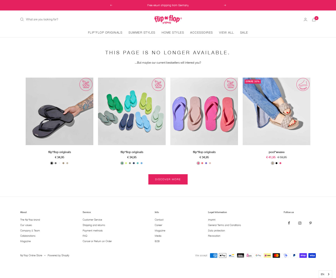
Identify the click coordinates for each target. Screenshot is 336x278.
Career (158, 225)
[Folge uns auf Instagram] (299, 223)
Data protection (216, 230)
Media (158, 235)
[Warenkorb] (314, 19)
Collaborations (27, 235)
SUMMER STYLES (142, 32)
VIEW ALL (226, 32)
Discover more (168, 179)
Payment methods (93, 230)
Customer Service (92, 219)
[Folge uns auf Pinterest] (310, 223)
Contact (159, 219)
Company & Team (30, 230)
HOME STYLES (173, 32)
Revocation (214, 235)
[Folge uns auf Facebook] (289, 223)
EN (322, 274)
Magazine (25, 241)
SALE (244, 32)
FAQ (85, 235)
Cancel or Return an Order (97, 241)
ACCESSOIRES (201, 32)
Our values (26, 225)
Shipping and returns (94, 225)
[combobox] (325, 274)
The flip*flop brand (30, 219)
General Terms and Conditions (224, 225)
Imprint (211, 219)
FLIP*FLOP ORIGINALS (105, 32)
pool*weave (276, 152)
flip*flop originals (59, 152)
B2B (157, 241)
